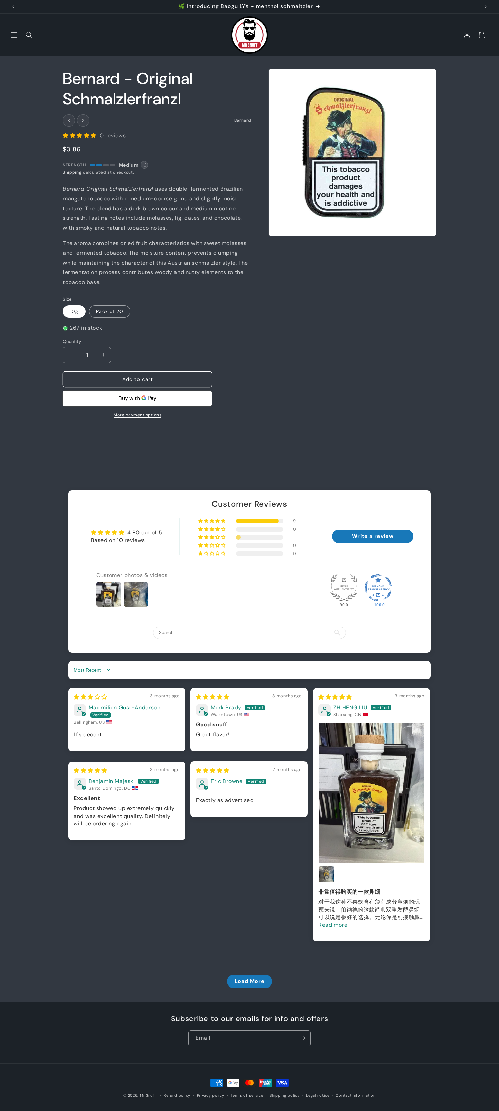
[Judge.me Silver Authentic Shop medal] (343, 587)
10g (74, 311)
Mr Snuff (148, 1095)
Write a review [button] (372, 536)
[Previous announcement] (13, 6)
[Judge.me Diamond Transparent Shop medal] (378, 587)
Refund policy (177, 1095)
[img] (90, 697)
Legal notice (317, 1095)
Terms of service (246, 1095)
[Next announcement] (485, 6)
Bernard (242, 120)
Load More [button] (249, 981)
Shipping (72, 172)
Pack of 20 (109, 311)
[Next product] (83, 120)
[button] (14, 34)
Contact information (355, 1095)
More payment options (137, 415)
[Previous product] (69, 120)
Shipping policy (285, 1095)
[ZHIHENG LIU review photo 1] (371, 793)
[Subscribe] (302, 1038)
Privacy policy (210, 1095)
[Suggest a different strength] (144, 165)
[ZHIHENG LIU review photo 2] (326, 874)
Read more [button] (332, 924)
